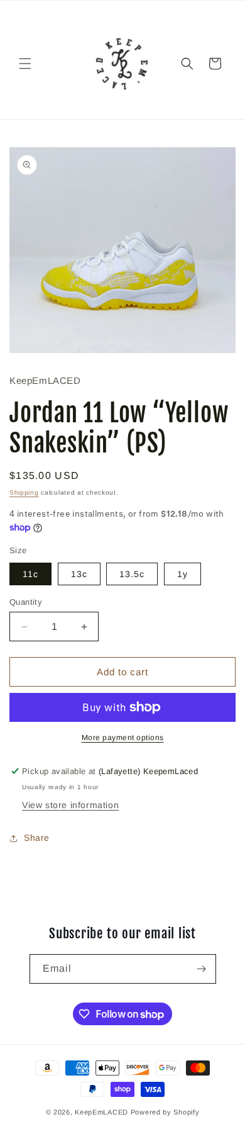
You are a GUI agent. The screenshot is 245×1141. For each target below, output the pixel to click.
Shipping (24, 492)
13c (79, 574)
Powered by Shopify (165, 1112)
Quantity (25, 602)
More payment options (123, 737)
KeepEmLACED (101, 1112)
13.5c (131, 574)
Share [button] (37, 838)
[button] (25, 63)
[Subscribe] (201, 969)
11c (30, 574)
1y (182, 574)
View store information (70, 805)
